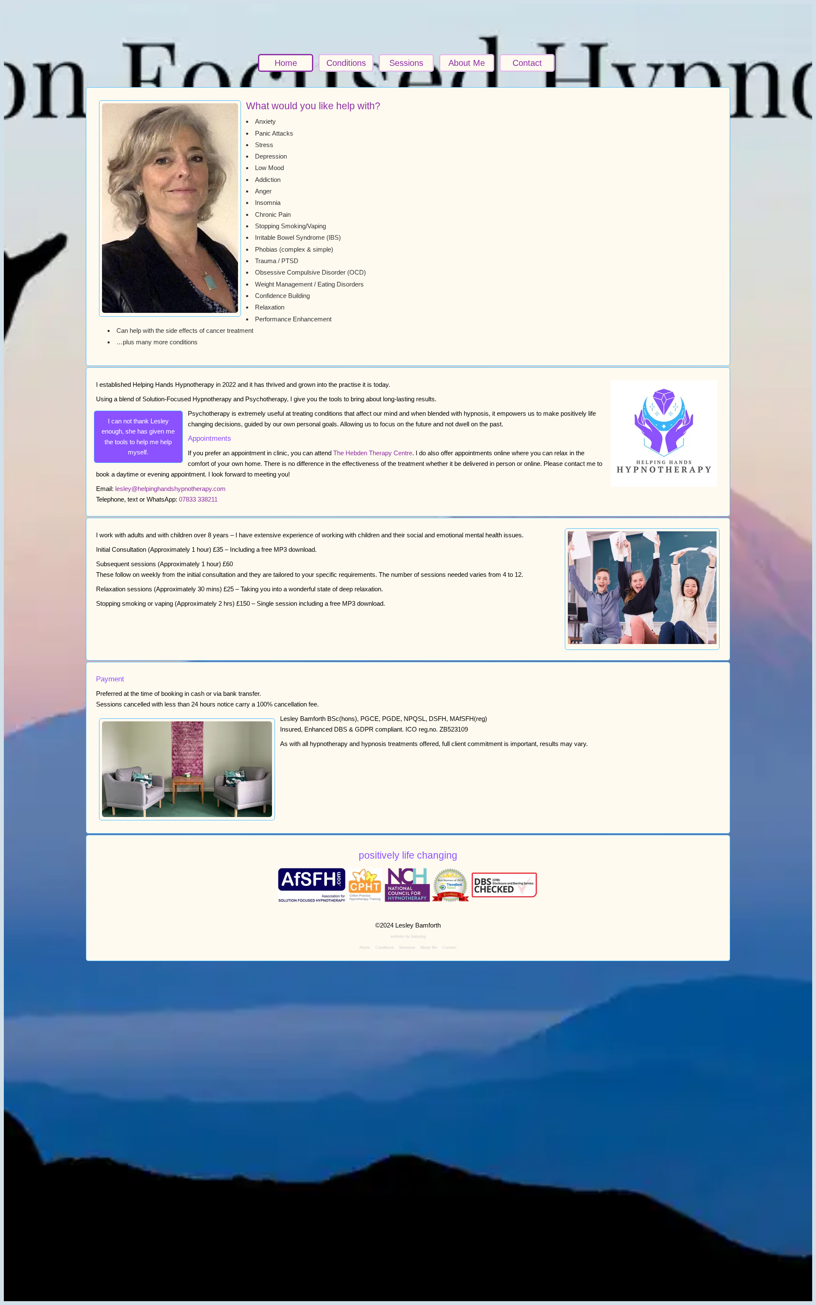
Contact (527, 63)
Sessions (406, 63)
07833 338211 (198, 499)
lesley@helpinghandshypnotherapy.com (170, 488)
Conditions (346, 63)
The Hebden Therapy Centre (372, 453)
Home (286, 63)
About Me (466, 63)
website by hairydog (408, 936)
